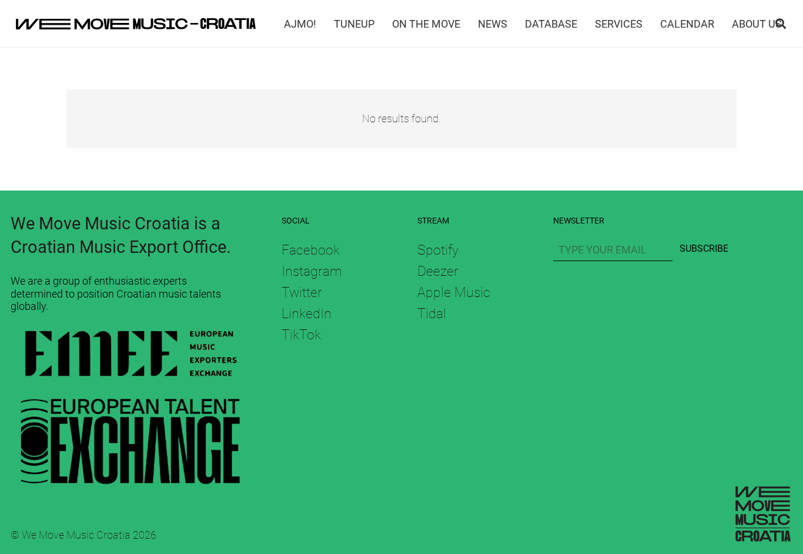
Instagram (312, 271)
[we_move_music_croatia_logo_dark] (136, 23)
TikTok (301, 334)
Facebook (311, 250)
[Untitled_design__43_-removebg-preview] (130, 356)
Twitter (302, 292)
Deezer (438, 271)
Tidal (431, 313)
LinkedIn (307, 313)
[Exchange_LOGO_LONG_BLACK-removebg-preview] (130, 437)
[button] (780, 23)
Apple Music (453, 292)
